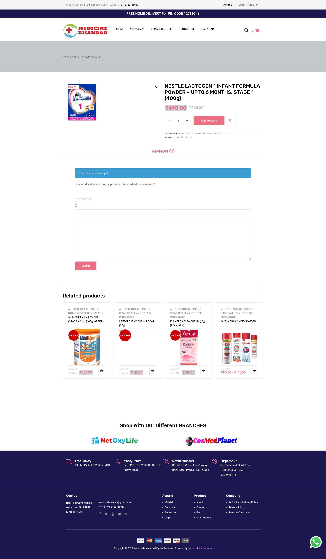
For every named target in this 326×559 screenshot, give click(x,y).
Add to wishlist (231, 120)
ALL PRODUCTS (185, 133)
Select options (254, 371)
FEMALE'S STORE (142, 313)
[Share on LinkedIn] (182, 137)
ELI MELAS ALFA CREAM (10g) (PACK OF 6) (187, 323)
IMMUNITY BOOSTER (92, 313)
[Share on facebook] (174, 137)
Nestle (222, 133)
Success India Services (200, 548)
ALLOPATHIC (200, 133)
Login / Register (248, 4)
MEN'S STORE (126, 317)
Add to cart (209, 120)
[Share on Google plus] (186, 137)
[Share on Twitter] (178, 137)
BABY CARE (212, 133)
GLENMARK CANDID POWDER (238, 321)
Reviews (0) (163, 151)
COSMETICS (125, 313)
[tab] (163, 151)
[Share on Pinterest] (191, 137)
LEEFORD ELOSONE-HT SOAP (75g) (137, 323)
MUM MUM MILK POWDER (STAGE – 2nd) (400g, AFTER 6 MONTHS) (86, 319)
